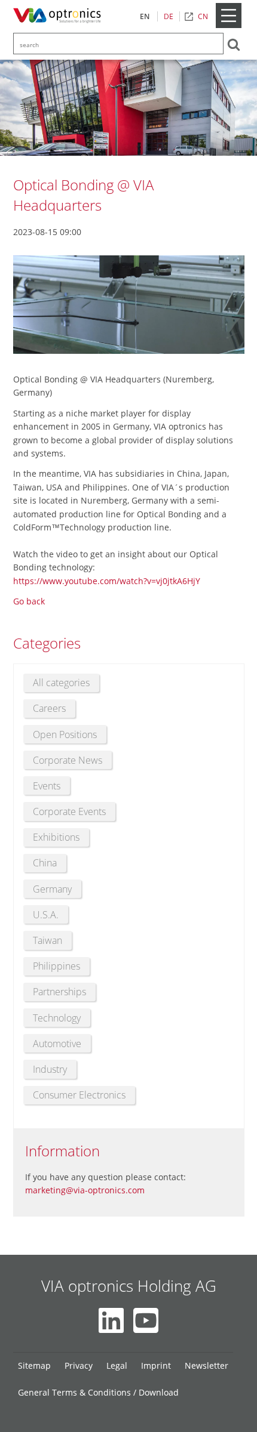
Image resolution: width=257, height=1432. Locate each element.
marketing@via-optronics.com (85, 1190)
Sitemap (34, 1365)
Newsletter (206, 1365)
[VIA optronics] (59, 16)
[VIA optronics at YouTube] (145, 1320)
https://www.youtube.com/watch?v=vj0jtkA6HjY (106, 581)
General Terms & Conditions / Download (98, 1392)
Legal (116, 1365)
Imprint (156, 1365)
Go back (29, 601)
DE (168, 16)
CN (203, 16)
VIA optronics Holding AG (128, 1286)
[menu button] (228, 25)
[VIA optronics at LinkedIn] (111, 1320)
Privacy (79, 1365)
